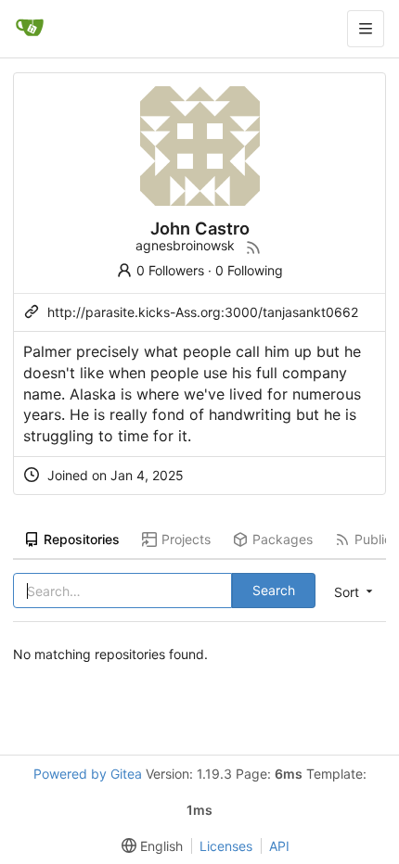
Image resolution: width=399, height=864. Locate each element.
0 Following (249, 270)
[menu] (351, 591)
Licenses (226, 846)
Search (273, 590)
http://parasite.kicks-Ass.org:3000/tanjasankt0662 (202, 312)
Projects (186, 539)
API (279, 846)
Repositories (82, 539)
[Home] (30, 28)
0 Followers (170, 270)
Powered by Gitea (87, 773)
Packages (282, 539)
